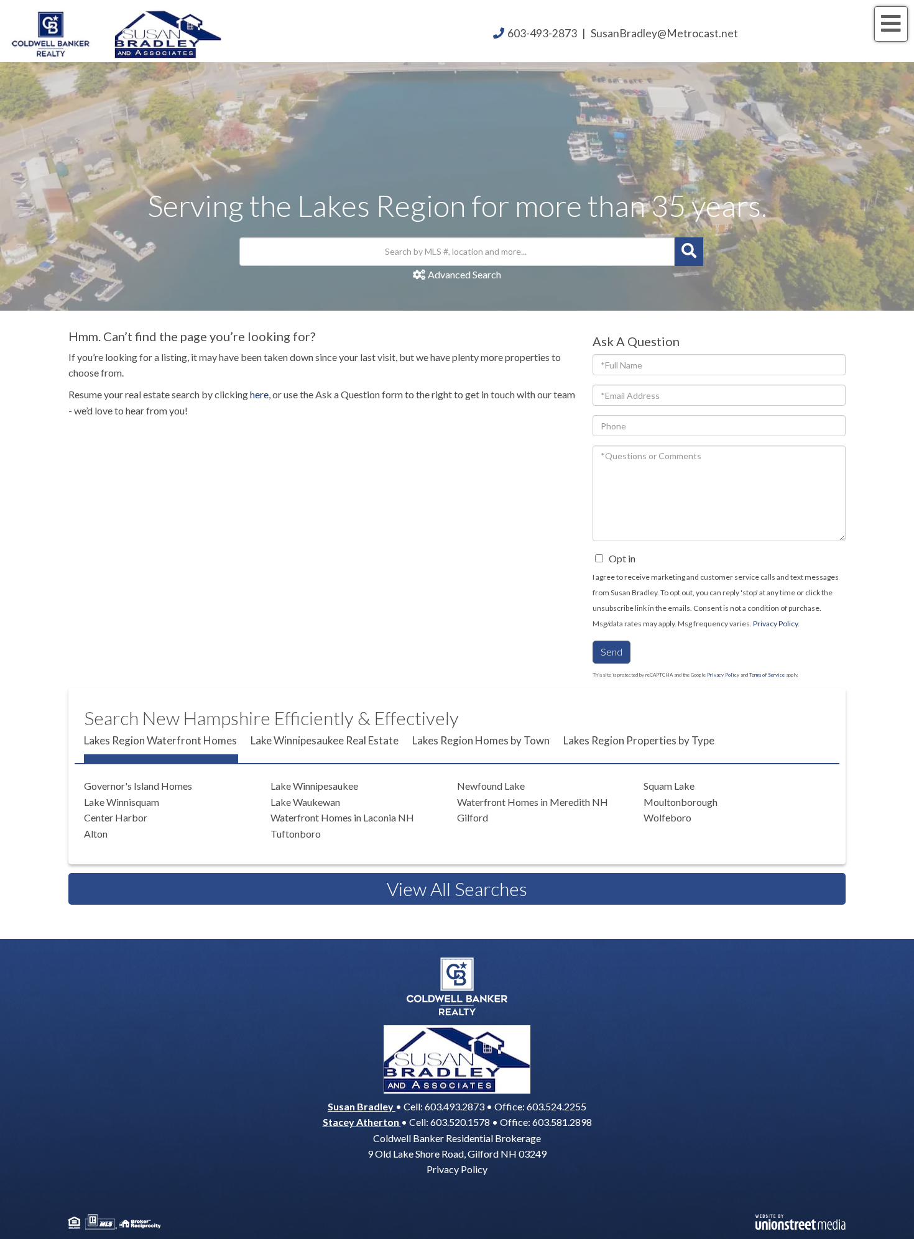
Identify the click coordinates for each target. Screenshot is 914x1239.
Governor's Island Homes (138, 786)
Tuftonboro (295, 833)
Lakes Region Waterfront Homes (160, 740)
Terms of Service (767, 675)
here (259, 394)
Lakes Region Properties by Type (638, 740)
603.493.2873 (454, 1106)
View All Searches (457, 888)
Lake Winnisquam (121, 802)
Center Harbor (115, 817)
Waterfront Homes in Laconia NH (342, 817)
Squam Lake (669, 786)
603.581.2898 (562, 1122)
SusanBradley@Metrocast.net (664, 33)
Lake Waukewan (305, 802)
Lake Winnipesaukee (314, 786)
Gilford (472, 817)
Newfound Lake (491, 786)
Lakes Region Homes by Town (481, 740)
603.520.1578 (460, 1122)
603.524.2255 (556, 1106)
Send (611, 651)
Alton (96, 833)
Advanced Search (464, 274)
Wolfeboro (667, 817)
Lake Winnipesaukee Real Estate (325, 740)
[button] (689, 251)
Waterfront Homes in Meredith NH (532, 802)
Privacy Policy (775, 623)
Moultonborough (681, 802)
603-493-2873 (542, 33)
